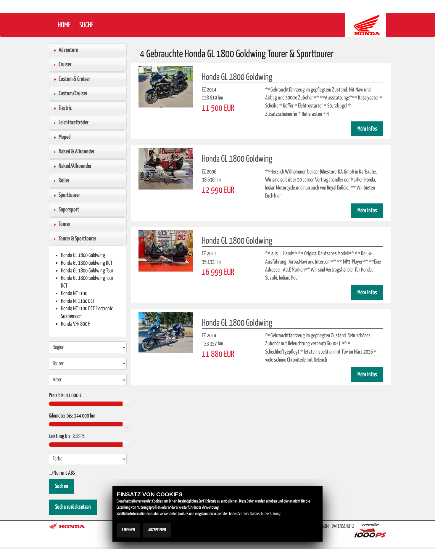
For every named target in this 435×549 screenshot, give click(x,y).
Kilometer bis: (61, 416)
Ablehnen (128, 530)
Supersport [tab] (69, 210)
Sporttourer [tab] (69, 195)
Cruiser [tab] (65, 65)
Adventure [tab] (68, 50)
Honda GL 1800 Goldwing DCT (86, 263)
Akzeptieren (157, 530)
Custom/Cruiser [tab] (73, 94)
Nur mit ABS (64, 473)
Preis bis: (57, 395)
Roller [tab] (64, 181)
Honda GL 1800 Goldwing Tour (87, 271)
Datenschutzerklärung (265, 514)
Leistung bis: (60, 436)
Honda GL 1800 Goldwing (83, 255)
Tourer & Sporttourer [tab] (77, 239)
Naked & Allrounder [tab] (76, 152)
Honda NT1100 (74, 293)
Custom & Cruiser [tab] (74, 79)
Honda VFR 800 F (75, 324)
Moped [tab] (65, 137)
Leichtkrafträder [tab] (73, 123)
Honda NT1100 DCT (78, 301)
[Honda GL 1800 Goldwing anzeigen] (165, 87)
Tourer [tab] (64, 224)
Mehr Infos (367, 129)
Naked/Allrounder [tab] (75, 166)
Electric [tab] (65, 108)
